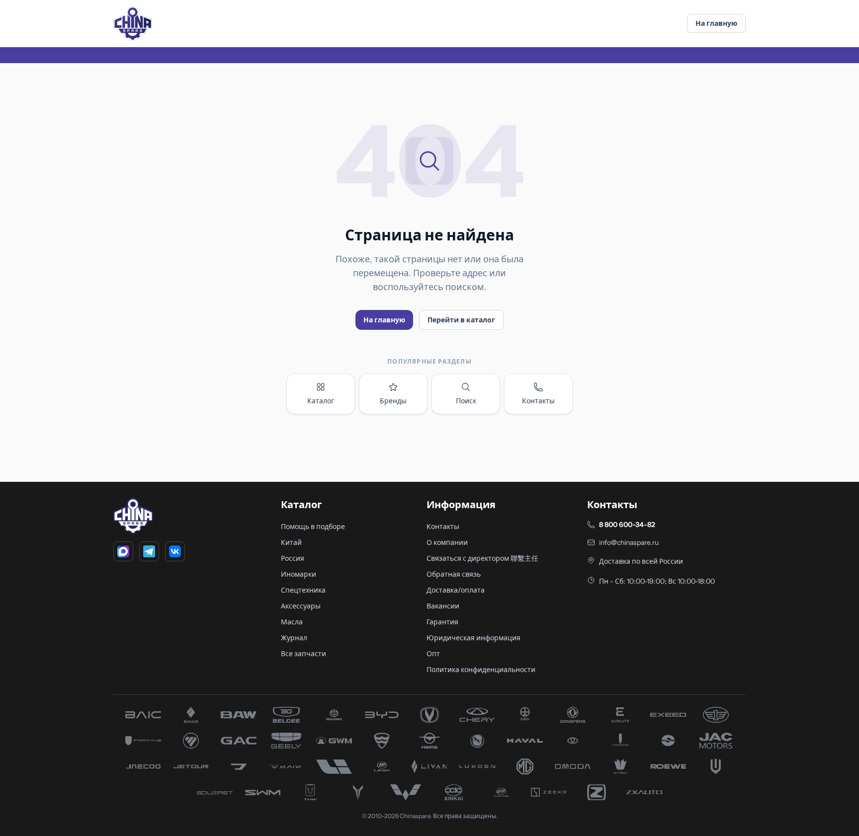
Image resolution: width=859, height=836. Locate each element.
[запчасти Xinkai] (453, 792)
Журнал (294, 637)
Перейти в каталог (461, 319)
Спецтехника (303, 590)
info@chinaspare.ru (629, 542)
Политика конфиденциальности (481, 669)
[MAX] (123, 551)
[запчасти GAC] (238, 741)
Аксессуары (301, 606)
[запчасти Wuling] (406, 792)
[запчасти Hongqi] (620, 741)
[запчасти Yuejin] (501, 792)
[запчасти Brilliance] (334, 715)
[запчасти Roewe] (668, 766)
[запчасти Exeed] (668, 715)
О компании (447, 542)
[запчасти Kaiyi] (286, 766)
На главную (716, 23)
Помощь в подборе (313, 526)
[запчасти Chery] (477, 715)
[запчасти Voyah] (358, 792)
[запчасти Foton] (191, 741)
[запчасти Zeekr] (549, 792)
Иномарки (298, 574)
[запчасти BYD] (382, 715)
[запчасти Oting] (620, 766)
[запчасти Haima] (429, 741)
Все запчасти (303, 653)
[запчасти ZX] (644, 792)
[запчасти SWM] (262, 792)
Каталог (320, 400)
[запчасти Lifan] (382, 766)
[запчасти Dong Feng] (573, 715)
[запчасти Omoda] (573, 766)
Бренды (393, 400)
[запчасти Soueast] (215, 792)
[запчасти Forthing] (143, 741)
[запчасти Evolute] (620, 715)
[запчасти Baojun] (191, 715)
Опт (433, 653)
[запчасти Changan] (429, 715)
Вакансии (443, 606)
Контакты (538, 400)
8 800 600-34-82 (627, 524)
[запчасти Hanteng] (477, 741)
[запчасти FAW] (716, 715)
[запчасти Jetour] (191, 766)
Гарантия (442, 621)
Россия (292, 558)
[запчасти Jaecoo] (143, 766)
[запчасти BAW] (238, 715)
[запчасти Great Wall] (334, 741)
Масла (292, 621)
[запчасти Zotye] (596, 792)
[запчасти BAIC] (143, 715)
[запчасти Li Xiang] (334, 766)
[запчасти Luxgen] (477, 766)
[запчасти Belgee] (286, 715)
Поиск (466, 400)
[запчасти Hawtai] (573, 741)
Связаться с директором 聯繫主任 (482, 558)
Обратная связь (454, 574)
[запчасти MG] (525, 766)
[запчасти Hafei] (382, 741)
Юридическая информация (473, 637)
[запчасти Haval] (525, 741)
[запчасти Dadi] (525, 715)
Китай (291, 542)
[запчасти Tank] (310, 792)
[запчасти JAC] (716, 741)
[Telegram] (149, 551)
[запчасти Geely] (286, 741)
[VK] (175, 551)
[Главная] (132, 23)
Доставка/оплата (456, 590)
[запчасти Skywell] (716, 766)
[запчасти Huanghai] (668, 741)
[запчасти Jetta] (238, 766)
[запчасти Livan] (429, 766)
